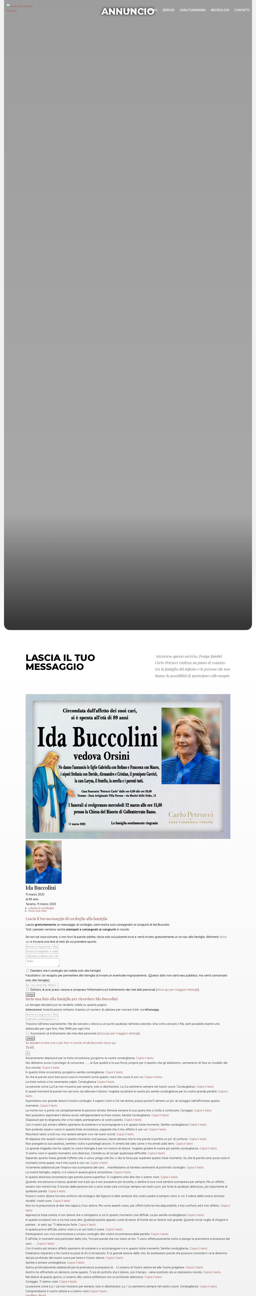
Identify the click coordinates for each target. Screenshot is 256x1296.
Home (131, 10)
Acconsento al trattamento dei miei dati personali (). (85, 1033)
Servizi (168, 10)
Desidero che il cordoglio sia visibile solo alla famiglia (65, 970)
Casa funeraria (193, 10)
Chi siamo (149, 10)
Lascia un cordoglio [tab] (41, 908)
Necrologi (220, 10)
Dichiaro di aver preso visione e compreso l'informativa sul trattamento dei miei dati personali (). (115, 989)
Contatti (242, 10)
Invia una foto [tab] (37, 911)
